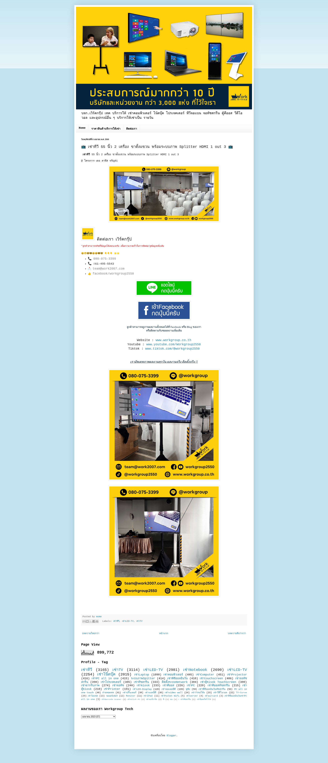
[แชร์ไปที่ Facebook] (93, 621)
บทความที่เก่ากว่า (237, 633)
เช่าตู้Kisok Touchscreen (218, 682)
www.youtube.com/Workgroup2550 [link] (173, 344)
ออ (171, 699)
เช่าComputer (205, 674)
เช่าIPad (148, 696)
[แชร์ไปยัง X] (90, 621)
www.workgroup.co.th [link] (173, 340)
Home (82, 128)
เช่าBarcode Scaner (111, 699)
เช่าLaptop (141, 674)
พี (163, 699)
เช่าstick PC (133, 699)
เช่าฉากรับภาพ (90, 685)
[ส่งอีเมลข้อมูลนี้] (84, 621)
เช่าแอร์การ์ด (151, 699)
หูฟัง (188, 689)
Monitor (130, 696)
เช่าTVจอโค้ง (198, 692)
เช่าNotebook (195, 670)
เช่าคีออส (168, 685)
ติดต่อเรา (131, 128)
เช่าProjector (237, 674)
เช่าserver (192, 696)
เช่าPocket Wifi (170, 696)
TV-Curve (241, 693)
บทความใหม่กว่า (90, 633)
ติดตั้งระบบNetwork (175, 682)
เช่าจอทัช (118, 685)
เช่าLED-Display (142, 689)
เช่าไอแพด (93, 696)
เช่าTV (139, 621)
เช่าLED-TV (128, 621)
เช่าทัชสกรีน (141, 682)
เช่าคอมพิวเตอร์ (173, 674)
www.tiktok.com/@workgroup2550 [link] (172, 348)
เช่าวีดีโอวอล (220, 692)
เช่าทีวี (116, 621)
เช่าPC (191, 685)
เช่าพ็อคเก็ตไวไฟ (204, 699)
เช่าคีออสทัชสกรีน (219, 685)
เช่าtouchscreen (211, 678)
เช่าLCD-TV (237, 670)
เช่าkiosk (143, 685)
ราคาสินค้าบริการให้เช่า (105, 128)
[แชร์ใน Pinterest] (97, 621)
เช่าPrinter (112, 689)
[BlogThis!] (87, 621)
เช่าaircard (211, 696)
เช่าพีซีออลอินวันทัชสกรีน (212, 689)
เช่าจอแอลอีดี (169, 689)
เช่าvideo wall (174, 692)
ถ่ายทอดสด (108, 692)
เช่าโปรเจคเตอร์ (111, 682)
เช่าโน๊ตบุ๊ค (106, 674)
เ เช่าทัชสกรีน (185, 699)
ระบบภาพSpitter (143, 678)
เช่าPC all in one (105, 678)
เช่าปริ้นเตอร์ (129, 692)
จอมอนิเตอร (112, 696)
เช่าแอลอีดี (150, 692)
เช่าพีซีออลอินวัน (177, 678)
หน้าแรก (163, 633)
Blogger (171, 735)
